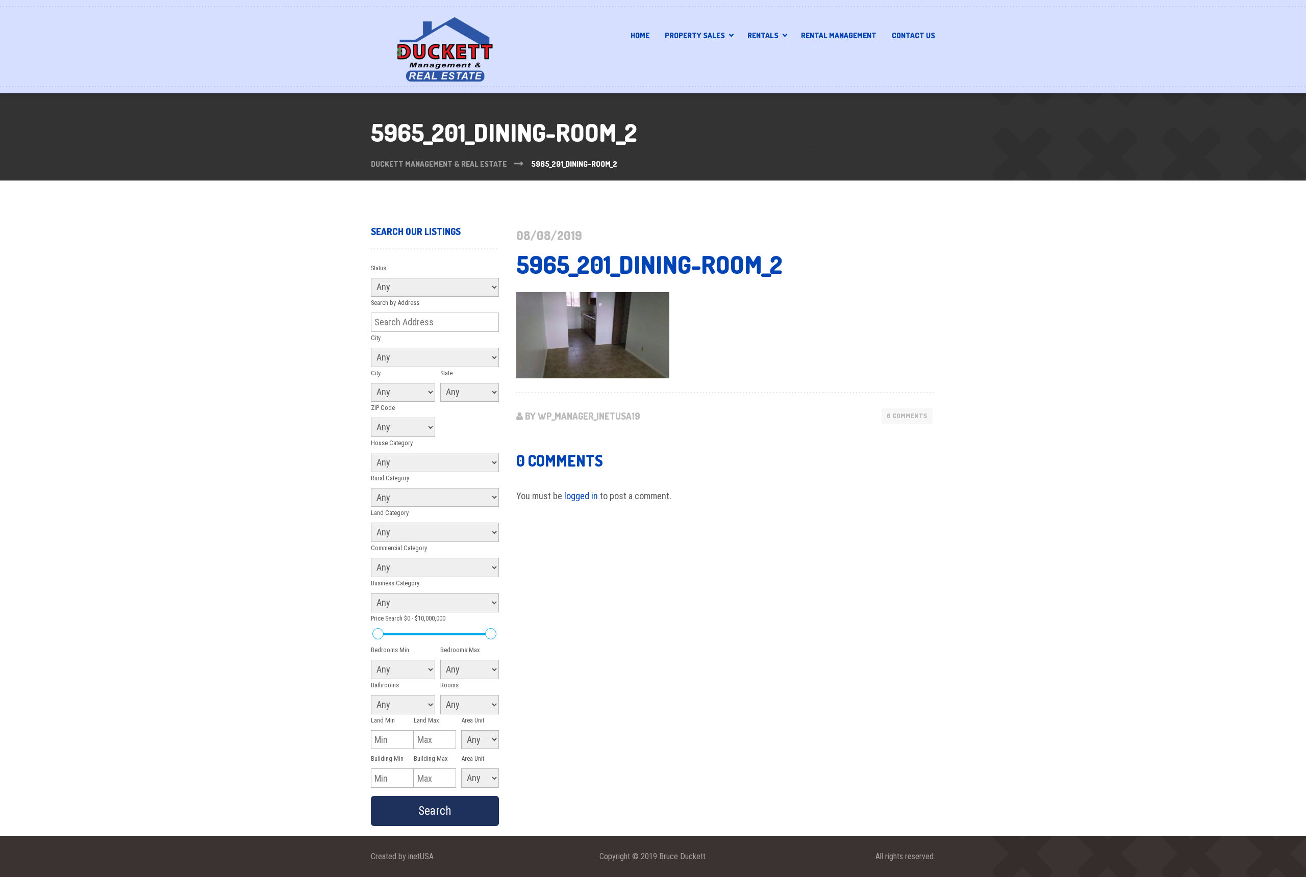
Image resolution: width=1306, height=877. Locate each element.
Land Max (426, 720)
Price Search (408, 618)
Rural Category (390, 478)
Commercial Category (399, 548)
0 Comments (907, 415)
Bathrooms (385, 685)
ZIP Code (383, 407)
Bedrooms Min (390, 650)
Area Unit (472, 720)
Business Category (395, 583)
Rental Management (838, 35)
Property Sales (695, 35)
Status (378, 268)
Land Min (383, 720)
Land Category (390, 513)
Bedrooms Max (460, 650)
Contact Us (913, 35)
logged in (581, 496)
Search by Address (395, 302)
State (446, 373)
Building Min (387, 758)
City (376, 338)
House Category (392, 443)
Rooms (449, 685)
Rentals (762, 35)
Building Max (431, 758)
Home (640, 35)
